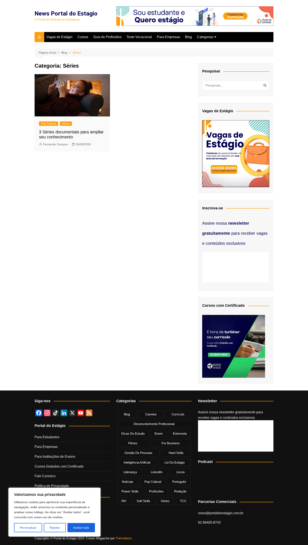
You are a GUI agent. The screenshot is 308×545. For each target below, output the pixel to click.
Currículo (178, 414)
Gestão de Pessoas (138, 453)
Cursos (83, 37)
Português (179, 481)
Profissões (156, 491)
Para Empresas (168, 37)
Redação (180, 491)
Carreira (150, 414)
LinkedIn (156, 472)
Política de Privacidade (52, 486)
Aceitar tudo (81, 527)
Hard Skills (176, 453)
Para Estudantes (47, 437)
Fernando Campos (55, 144)
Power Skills (130, 491)
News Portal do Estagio (66, 13)
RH (124, 501)
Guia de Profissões (107, 37)
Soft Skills (143, 501)
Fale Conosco (45, 476)
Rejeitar (55, 527)
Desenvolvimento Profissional (154, 424)
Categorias (205, 37)
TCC (183, 501)
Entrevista (180, 433)
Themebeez (124, 538)
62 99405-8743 (209, 522)
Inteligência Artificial (137, 462)
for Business (171, 443)
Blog (188, 37)
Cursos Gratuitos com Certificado (59, 466)
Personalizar (28, 527)
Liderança (130, 472)
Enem (159, 433)
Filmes (132, 443)
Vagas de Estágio (59, 37)
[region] (54, 512)
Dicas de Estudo (133, 433)
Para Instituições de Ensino (55, 456)
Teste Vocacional (139, 37)
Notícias (127, 481)
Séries (66, 123)
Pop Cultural (48, 123)
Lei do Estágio (175, 462)
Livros (180, 472)
